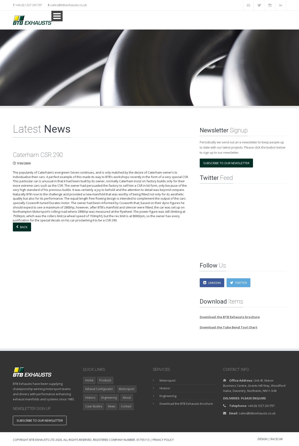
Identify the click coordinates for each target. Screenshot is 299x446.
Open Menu (57, 16)
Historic (90, 398)
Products (105, 380)
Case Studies (93, 406)
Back (24, 227)
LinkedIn (214, 283)
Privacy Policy (163, 440)
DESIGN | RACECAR (270, 439)
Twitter (241, 283)
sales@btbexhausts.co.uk (68, 5)
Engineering (109, 398)
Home (89, 380)
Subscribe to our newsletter (226, 163)
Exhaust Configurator (99, 389)
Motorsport (126, 389)
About (127, 398)
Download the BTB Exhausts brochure (186, 403)
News (111, 406)
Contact (126, 406)
